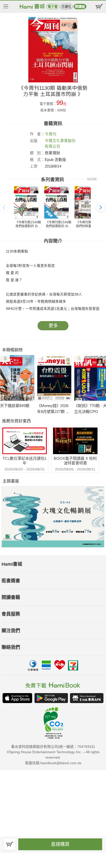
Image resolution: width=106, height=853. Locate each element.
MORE (92, 179)
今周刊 (50, 134)
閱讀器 (80, 6)
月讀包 (66, 6)
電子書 (53, 6)
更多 (53, 325)
